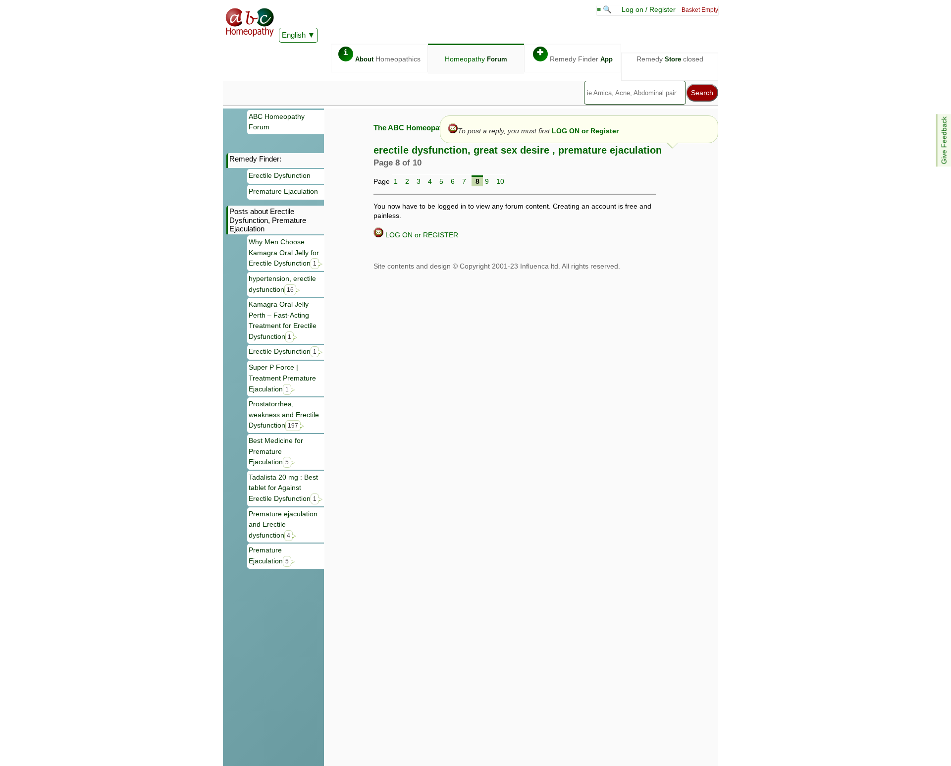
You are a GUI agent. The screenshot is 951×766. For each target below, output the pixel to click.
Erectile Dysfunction (280, 175)
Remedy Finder (575, 56)
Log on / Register (649, 9)
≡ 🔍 (605, 9)
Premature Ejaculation (283, 191)
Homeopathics (382, 56)
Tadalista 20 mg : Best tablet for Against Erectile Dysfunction (283, 487)
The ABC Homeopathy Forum (424, 127)
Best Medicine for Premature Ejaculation (276, 451)
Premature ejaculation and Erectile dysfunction (283, 524)
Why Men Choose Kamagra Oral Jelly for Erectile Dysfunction (284, 252)
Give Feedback (944, 140)
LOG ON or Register (585, 131)
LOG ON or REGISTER (420, 235)
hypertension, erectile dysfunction (282, 283)
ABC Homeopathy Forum (277, 121)
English (294, 35)
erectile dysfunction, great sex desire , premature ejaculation (517, 150)
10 (500, 181)
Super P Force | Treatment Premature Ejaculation (282, 377)
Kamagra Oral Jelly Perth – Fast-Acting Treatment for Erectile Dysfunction (283, 320)
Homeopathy (476, 59)
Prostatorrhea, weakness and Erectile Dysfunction (284, 414)
